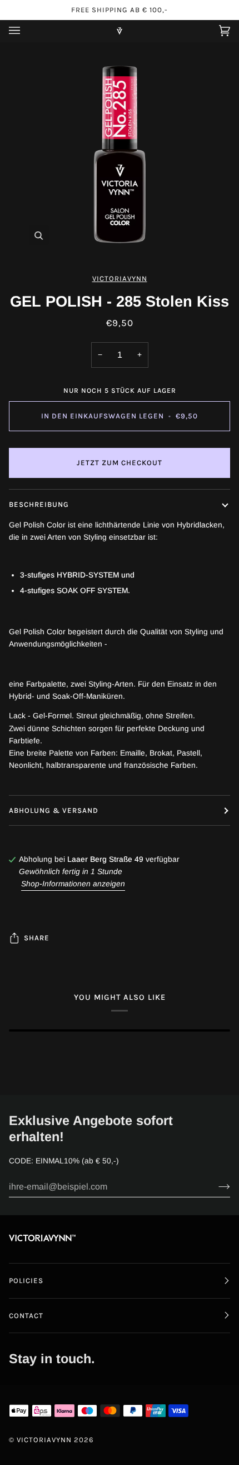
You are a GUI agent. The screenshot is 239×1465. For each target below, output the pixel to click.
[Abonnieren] (215, 1187)
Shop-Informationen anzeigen (73, 884)
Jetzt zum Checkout (119, 462)
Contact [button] (26, 1315)
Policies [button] (26, 1280)
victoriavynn (119, 278)
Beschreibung (39, 504)
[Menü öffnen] (25, 31)
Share (36, 938)
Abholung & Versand (53, 810)
